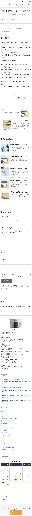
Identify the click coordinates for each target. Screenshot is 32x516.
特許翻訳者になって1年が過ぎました (11, 387)
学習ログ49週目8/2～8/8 (18, 180)
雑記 (2, 437)
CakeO (28, 98)
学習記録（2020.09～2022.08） (18, 19)
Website (3, 267)
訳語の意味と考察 (5, 435)
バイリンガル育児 (7, 428)
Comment (3, 236)
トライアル (4, 411)
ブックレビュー (5, 414)
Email (3, 260)
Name (3, 252)
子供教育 (4, 430)
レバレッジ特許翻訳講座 (7, 447)
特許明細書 (4, 423)
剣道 (2, 416)
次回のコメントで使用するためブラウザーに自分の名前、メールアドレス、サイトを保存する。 (16, 275)
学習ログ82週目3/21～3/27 (19, 192)
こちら (14, 362)
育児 (2, 425)
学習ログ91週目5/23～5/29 (19, 168)
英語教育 (4, 432)
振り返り (3, 421)
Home (5, 19)
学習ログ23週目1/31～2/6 (18, 156)
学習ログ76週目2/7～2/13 (18, 144)
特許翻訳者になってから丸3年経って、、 (13, 379)
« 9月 (8, 484)
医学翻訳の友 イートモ (7, 450)
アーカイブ (4, 496)
